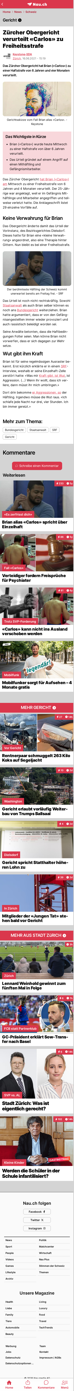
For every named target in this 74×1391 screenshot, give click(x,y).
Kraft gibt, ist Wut (52, 375)
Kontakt (43, 1351)
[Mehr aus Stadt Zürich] (37, 935)
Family (9, 1314)
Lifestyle (10, 1272)
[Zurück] (2, 4)
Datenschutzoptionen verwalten (21, 1363)
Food (42, 1314)
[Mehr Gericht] (37, 708)
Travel (42, 1321)
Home (6, 12)
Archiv (9, 1278)
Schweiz (30, 12)
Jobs (8, 1351)
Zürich (17, 58)
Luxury (43, 1308)
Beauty (10, 1333)
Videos (10, 1259)
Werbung (11, 1346)
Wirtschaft (45, 1252)
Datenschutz (13, 1357)
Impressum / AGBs (50, 1357)
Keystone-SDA (22, 54)
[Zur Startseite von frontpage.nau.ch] (37, 4)
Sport (9, 1246)
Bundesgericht (27, 310)
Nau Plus (44, 1259)
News (18, 12)
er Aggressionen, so (46, 392)
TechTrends (46, 1327)
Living (42, 1301)
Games (10, 1265)
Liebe (9, 1308)
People (10, 1252)
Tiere (9, 1321)
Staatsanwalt (12, 305)
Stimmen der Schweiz (52, 1265)
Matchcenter (46, 1246)
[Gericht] (37, 20)
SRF (64, 366)
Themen (44, 1272)
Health (9, 1301)
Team (42, 1346)
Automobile (12, 1327)
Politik (42, 1240)
